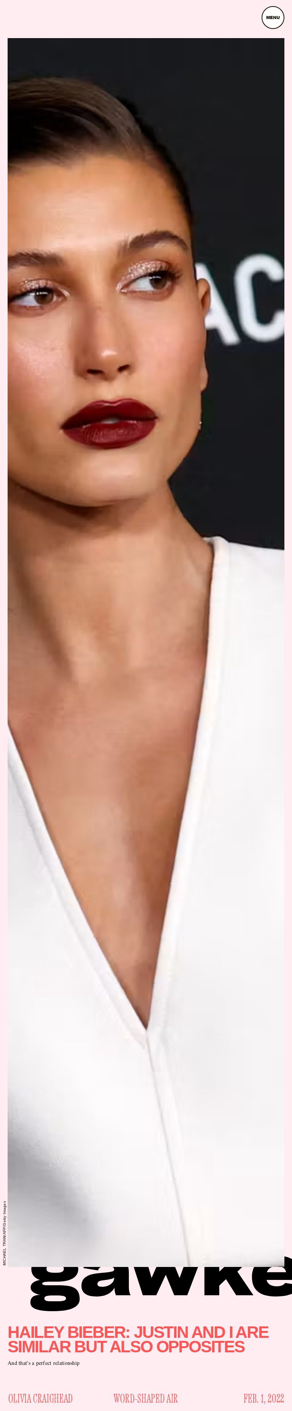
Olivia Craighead (40, 1399)
